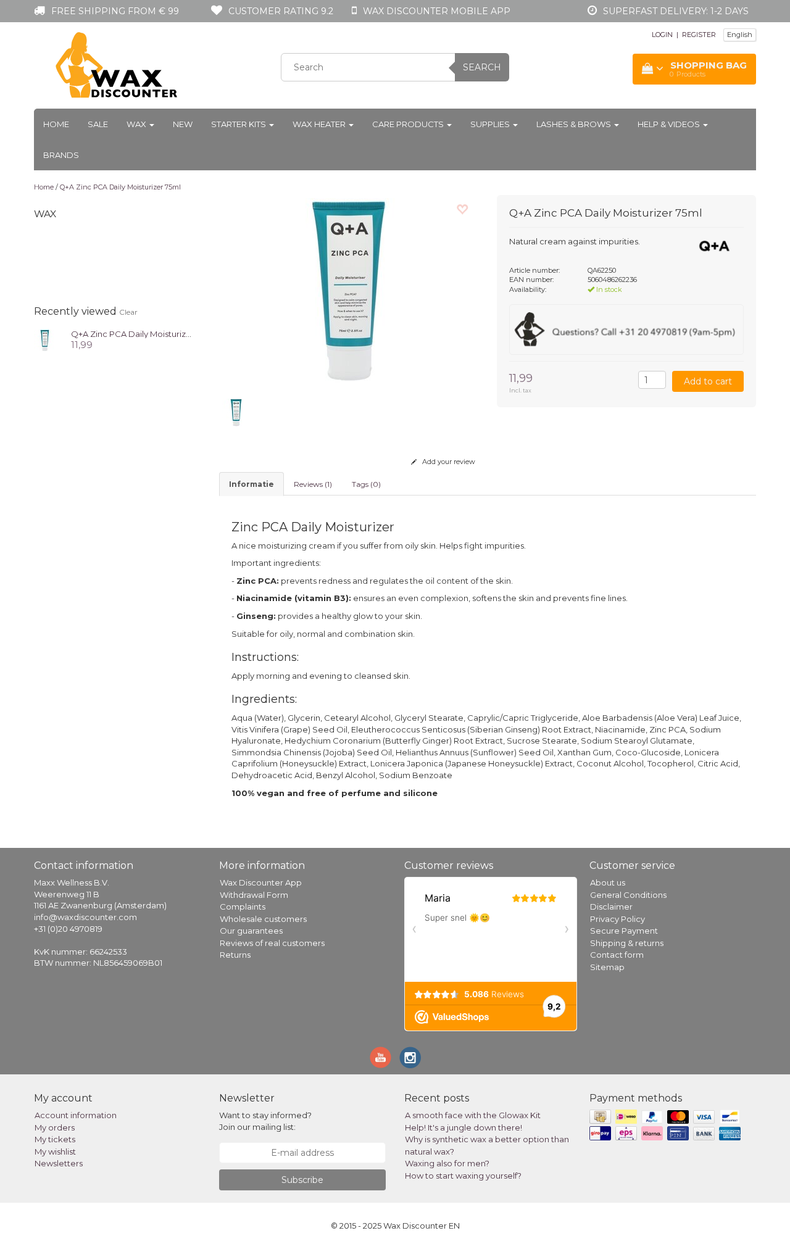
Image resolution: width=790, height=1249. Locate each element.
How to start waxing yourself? (463, 1176)
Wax (137, 124)
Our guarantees (251, 931)
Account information (76, 1115)
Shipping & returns (626, 943)
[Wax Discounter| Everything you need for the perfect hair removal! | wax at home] (117, 65)
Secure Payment (624, 931)
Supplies (491, 124)
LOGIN (662, 34)
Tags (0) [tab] (366, 484)
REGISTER (699, 34)
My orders (55, 1127)
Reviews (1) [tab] (313, 484)
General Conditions (628, 895)
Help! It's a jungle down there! (463, 1127)
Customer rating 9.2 (280, 11)
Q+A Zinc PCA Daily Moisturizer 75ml (120, 187)
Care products (409, 124)
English (739, 34)
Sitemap (607, 967)
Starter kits (239, 124)
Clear (128, 312)
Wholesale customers (263, 919)
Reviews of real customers (272, 943)
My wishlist (55, 1151)
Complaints (242, 906)
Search (482, 67)
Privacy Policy (617, 919)
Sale (98, 124)
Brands (61, 155)
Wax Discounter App (261, 882)
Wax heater (320, 124)
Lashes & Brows (574, 124)
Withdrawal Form (254, 895)
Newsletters (59, 1163)
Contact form (617, 955)
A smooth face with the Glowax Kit (473, 1115)
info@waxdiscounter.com (85, 917)
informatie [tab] (251, 484)
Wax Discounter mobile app (436, 11)
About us (607, 882)
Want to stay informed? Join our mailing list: (265, 1121)
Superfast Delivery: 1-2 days (676, 11)
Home (56, 124)
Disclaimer (611, 906)
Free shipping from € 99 (115, 11)
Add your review (447, 461)
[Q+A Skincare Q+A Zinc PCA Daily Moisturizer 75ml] (45, 339)
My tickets (55, 1139)
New (183, 124)
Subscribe (302, 1179)
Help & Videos (670, 124)
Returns (235, 955)
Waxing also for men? (447, 1163)
